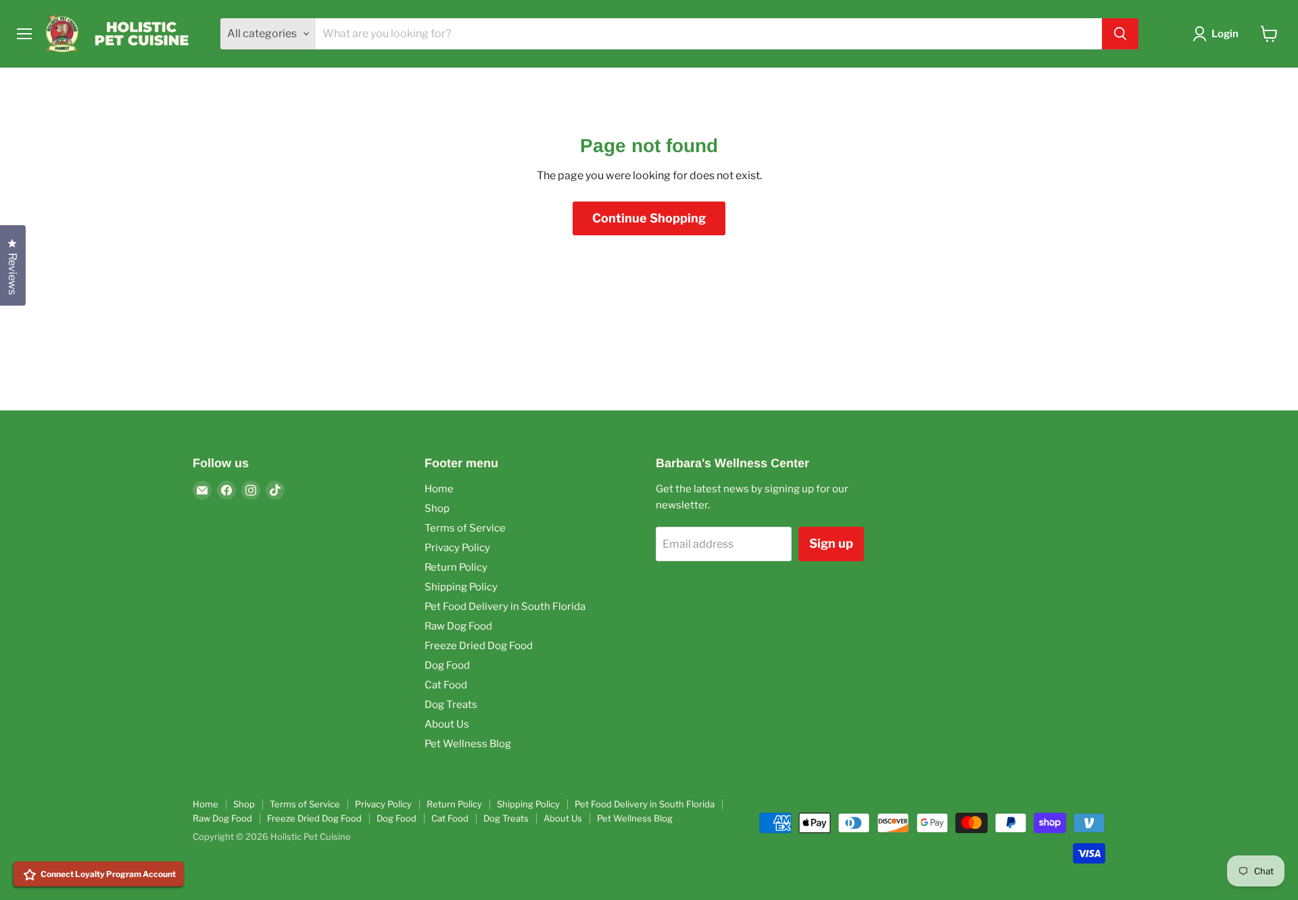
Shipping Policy (461, 587)
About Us (447, 724)
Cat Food (446, 685)
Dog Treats (451, 704)
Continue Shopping (649, 218)
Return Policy (456, 567)
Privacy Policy (457, 548)
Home (439, 489)
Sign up (831, 543)
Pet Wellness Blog (468, 744)
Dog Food (447, 665)
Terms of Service (465, 528)
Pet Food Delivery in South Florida (505, 606)
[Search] (1120, 33)
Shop (437, 508)
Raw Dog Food (458, 626)
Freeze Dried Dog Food (479, 646)
